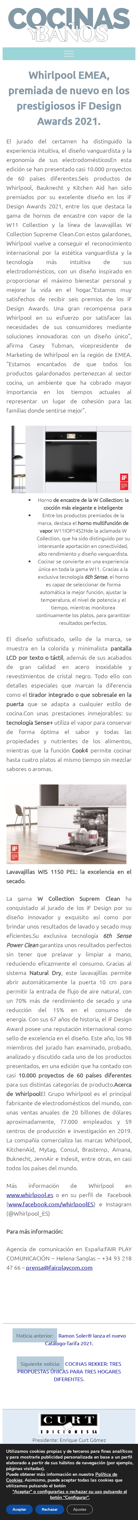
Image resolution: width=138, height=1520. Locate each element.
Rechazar (50, 1509)
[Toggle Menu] (69, 54)
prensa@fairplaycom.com (59, 1267)
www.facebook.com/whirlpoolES (51, 1204)
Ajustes (79, 1509)
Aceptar (19, 1509)
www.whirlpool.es (29, 1194)
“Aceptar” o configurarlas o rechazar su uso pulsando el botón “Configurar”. (70, 1494)
